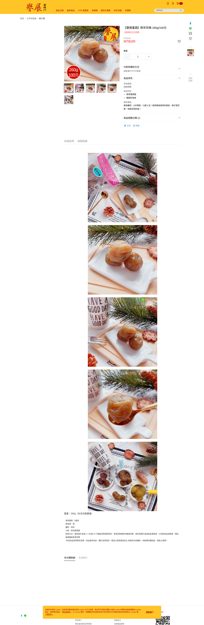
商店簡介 (78, 620)
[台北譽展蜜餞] (35, 7)
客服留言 (117, 620)
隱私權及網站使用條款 (83, 624)
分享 (129, 126)
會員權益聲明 (119, 624)
